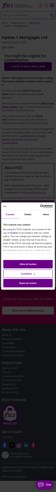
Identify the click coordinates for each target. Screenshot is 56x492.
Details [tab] (28, 214)
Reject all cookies (28, 283)
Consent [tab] (10, 214)
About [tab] (46, 214)
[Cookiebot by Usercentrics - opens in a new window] (40, 206)
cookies (14, 232)
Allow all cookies (28, 264)
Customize (26, 273)
